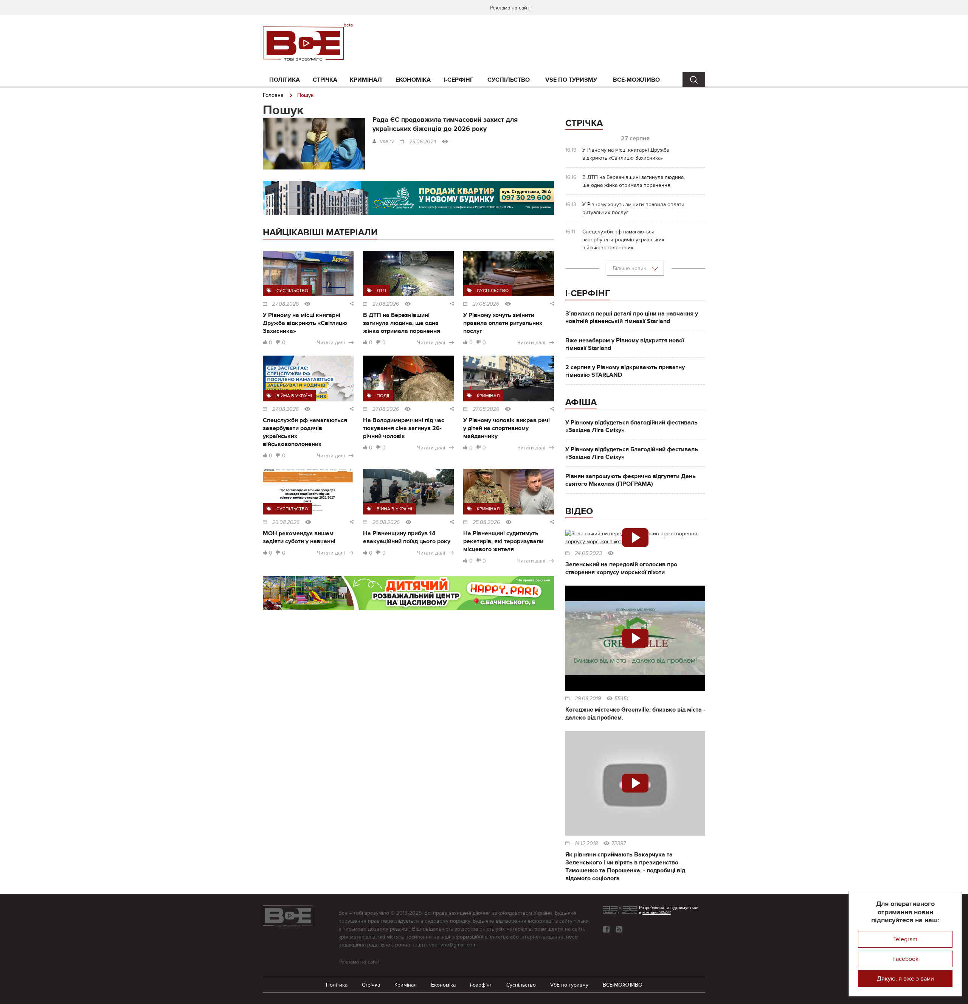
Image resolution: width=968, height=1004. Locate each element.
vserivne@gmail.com (452, 945)
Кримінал (366, 80)
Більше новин (630, 268)
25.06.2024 (422, 142)
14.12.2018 (586, 844)
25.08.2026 (486, 522)
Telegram (905, 939)
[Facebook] (606, 929)
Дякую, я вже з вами (905, 978)
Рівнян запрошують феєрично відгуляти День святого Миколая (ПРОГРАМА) (630, 480)
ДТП (381, 290)
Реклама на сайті (510, 8)
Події (383, 395)
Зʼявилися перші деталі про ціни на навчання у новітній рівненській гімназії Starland (631, 317)
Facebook (905, 959)
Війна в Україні (294, 395)
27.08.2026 (285, 304)
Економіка (413, 80)
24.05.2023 (588, 553)
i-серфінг (458, 80)
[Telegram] (619, 929)
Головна (273, 95)
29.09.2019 (588, 699)
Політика (284, 80)
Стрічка (325, 80)
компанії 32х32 (656, 912)
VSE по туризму (571, 80)
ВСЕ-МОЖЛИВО (636, 80)
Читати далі (331, 342)
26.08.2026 (285, 522)
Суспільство (508, 80)
